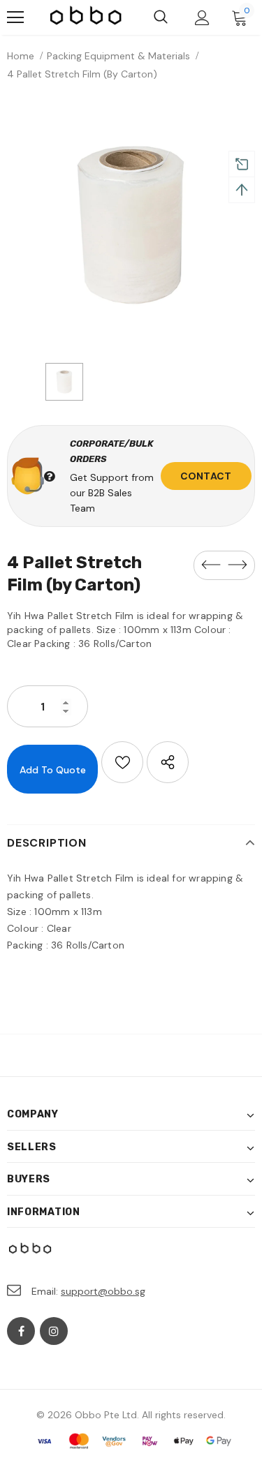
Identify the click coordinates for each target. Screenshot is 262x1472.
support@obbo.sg (103, 1291)
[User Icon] (202, 17)
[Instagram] (54, 1331)
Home (20, 56)
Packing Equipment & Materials (118, 56)
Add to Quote (53, 770)
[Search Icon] (161, 17)
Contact (205, 476)
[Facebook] (21, 1331)
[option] (131, 225)
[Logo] (86, 17)
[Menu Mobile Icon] (15, 17)
